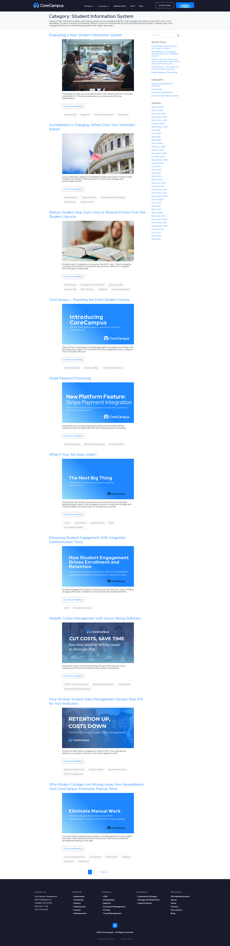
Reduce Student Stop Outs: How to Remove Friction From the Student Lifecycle (97, 214)
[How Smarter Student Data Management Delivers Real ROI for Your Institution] (98, 728)
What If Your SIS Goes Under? (73, 454)
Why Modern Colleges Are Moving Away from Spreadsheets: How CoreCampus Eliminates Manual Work (97, 786)
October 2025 (158, 123)
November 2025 (159, 120)
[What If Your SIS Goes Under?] (98, 479)
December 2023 (159, 189)
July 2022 (156, 232)
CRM (66, 608)
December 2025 (159, 117)
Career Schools (89, 197)
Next (104, 872)
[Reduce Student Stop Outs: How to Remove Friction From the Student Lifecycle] (98, 241)
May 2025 (156, 137)
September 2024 (160, 160)
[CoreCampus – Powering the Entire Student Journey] (98, 324)
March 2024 (157, 179)
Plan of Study (87, 289)
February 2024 (159, 183)
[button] (89, 6)
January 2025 (158, 150)
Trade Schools (87, 202)
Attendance (70, 285)
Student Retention (121, 289)
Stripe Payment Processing (70, 378)
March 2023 (157, 212)
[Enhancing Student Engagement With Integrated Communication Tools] (98, 566)
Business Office (91, 368)
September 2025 (160, 127)
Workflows (123, 114)
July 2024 (156, 166)
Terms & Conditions (105, 939)
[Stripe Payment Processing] (98, 402)
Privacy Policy (127, 939)
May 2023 (156, 206)
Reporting (69, 861)
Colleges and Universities (113, 197)
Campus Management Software (162, 84)
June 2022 (156, 236)
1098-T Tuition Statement (76, 684)
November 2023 (159, 193)
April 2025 (156, 140)
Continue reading (73, 106)
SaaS (111, 523)
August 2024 (158, 163)
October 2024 (158, 156)
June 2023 (156, 203)
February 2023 (158, 216)
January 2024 (158, 186)
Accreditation (70, 197)
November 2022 (159, 222)
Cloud (67, 523)
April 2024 (156, 176)
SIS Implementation (103, 114)
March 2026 (157, 110)
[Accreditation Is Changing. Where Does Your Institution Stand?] (98, 153)
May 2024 (156, 173)
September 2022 (160, 226)
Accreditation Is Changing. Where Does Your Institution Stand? (92, 127)
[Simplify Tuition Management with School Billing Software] (98, 642)
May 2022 (156, 239)
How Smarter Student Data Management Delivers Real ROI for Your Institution (96, 701)
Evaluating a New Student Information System (85, 35)
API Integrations (72, 368)
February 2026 (158, 113)
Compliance (70, 202)
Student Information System (165, 96)
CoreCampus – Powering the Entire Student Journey (89, 299)
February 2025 (158, 147)
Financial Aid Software (162, 92)
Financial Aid (70, 114)
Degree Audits (116, 285)
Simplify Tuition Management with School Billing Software (95, 618)
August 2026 (158, 107)
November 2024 (159, 153)
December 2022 (159, 219)
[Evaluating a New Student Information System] (98, 65)
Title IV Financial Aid (73, 774)
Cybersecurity (97, 523)
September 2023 (160, 196)
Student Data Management (77, 689)
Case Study (157, 89)
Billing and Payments (94, 444)
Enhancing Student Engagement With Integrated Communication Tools (87, 539)
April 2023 (156, 209)
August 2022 (158, 229)
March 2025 (157, 143)
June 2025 (156, 133)
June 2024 (156, 170)
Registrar (85, 114)
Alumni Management (74, 857)
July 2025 (156, 130)
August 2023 (158, 199)
